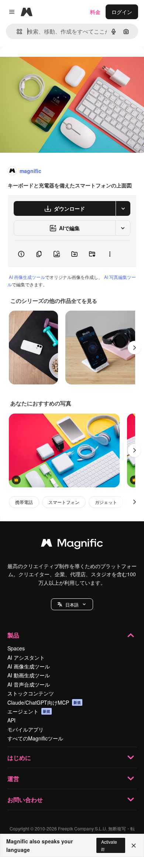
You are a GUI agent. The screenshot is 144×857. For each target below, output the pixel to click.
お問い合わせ (25, 799)
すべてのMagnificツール (35, 738)
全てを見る (84, 300)
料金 (95, 11)
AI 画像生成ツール (27, 277)
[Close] (134, 845)
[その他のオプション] (109, 253)
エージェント (28, 711)
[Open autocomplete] (16, 31)
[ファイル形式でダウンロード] (123, 208)
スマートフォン (63, 502)
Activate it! (109, 845)
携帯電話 (24, 502)
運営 (13, 778)
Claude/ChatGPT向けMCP (44, 702)
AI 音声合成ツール (28, 684)
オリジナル (51, 63)
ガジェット (106, 502)
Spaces (16, 648)
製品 (13, 635)
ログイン (122, 11)
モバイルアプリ (25, 729)
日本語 (72, 604)
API (11, 720)
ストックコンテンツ (30, 693)
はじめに (19, 757)
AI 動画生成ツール (28, 675)
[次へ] (134, 347)
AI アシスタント (26, 657)
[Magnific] (72, 544)
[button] (72, 604)
